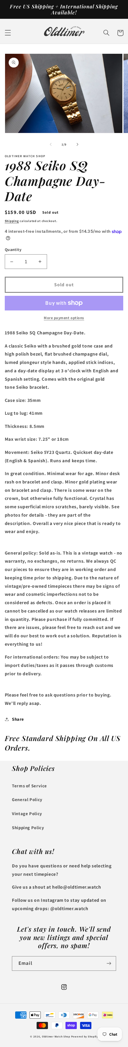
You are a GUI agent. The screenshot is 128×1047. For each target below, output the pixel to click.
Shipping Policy (28, 827)
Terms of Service (29, 786)
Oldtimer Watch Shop (56, 1036)
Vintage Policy (27, 813)
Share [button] (18, 719)
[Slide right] (77, 144)
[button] (8, 33)
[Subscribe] (109, 963)
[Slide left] (50, 144)
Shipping (12, 221)
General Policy (27, 799)
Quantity (13, 249)
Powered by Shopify (84, 1036)
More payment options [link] (64, 317)
